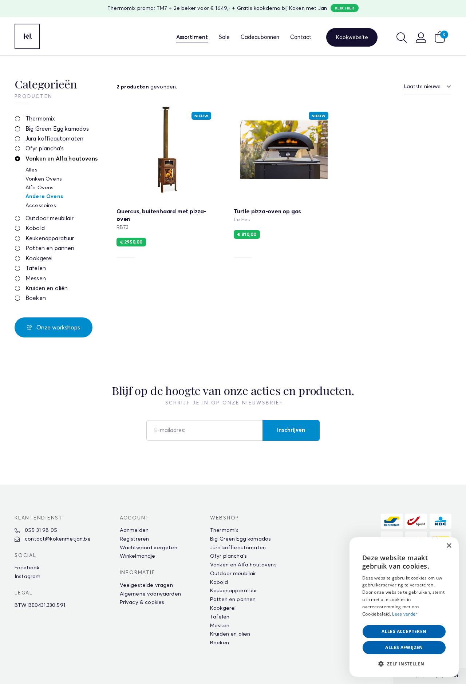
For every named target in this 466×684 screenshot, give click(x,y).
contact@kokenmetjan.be (57, 539)
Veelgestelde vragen (146, 585)
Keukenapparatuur (49, 238)
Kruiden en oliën (46, 288)
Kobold (35, 228)
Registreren (134, 539)
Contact (301, 37)
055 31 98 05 (40, 530)
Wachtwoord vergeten (148, 547)
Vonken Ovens (43, 179)
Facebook (27, 567)
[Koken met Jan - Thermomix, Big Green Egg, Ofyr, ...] (27, 36)
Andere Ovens (44, 196)
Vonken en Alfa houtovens (61, 159)
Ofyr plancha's (44, 148)
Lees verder (404, 614)
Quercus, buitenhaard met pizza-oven (166, 183)
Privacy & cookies (142, 602)
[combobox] (433, 546)
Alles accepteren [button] (404, 631)
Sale (224, 37)
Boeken (35, 298)
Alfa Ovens (39, 187)
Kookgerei (38, 258)
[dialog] (404, 607)
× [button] (448, 546)
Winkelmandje (137, 556)
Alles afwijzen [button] (404, 647)
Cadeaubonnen (260, 37)
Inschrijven (291, 430)
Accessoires (40, 205)
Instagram (27, 576)
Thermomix (40, 119)
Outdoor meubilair (49, 218)
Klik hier (344, 8)
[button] (404, 664)
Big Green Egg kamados (57, 129)
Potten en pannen (50, 248)
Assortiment (192, 37)
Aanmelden (134, 530)
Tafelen (35, 268)
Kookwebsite (352, 37)
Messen (35, 278)
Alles (31, 170)
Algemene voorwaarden (150, 594)
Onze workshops (57, 328)
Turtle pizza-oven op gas (284, 183)
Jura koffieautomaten (54, 139)
